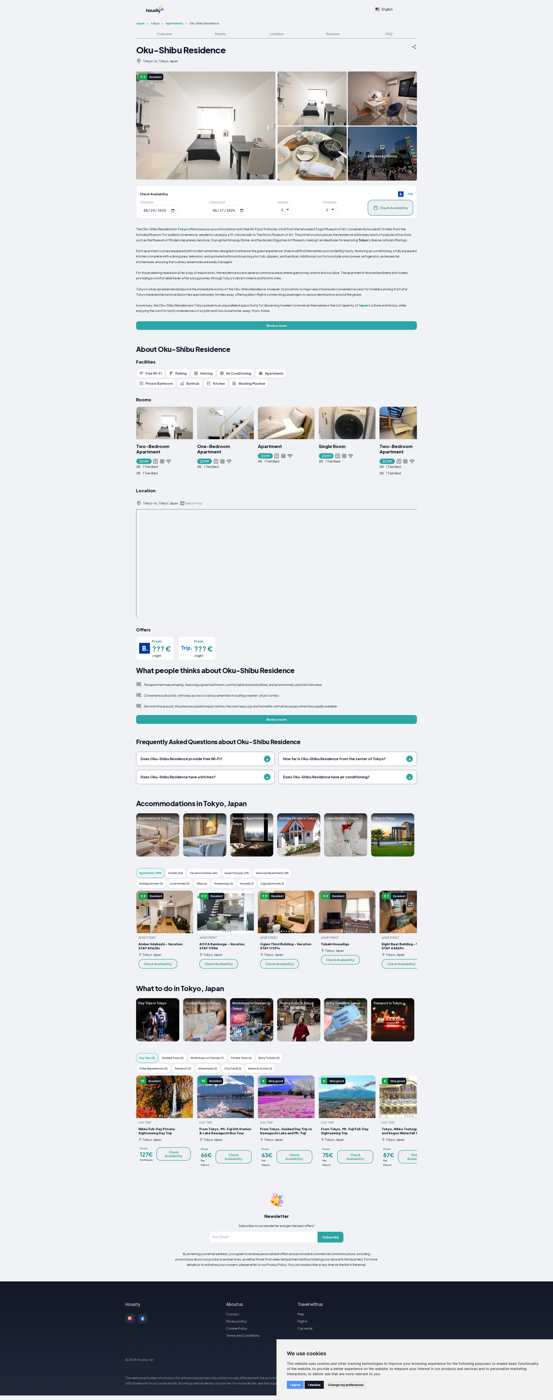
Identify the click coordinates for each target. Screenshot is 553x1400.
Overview (164, 34)
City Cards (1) (232, 1068)
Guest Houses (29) (236, 873)
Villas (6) (202, 883)
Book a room (277, 325)
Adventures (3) (207, 1068)
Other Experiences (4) (153, 1068)
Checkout (217, 202)
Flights (303, 1321)
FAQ (389, 34)
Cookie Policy (236, 1328)
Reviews (333, 34)
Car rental (305, 1328)
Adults (283, 202)
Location (276, 34)
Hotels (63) (175, 873)
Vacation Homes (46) (204, 873)
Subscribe (331, 1237)
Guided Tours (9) (173, 1058)
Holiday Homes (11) (151, 883)
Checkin (146, 202)
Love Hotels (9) (180, 883)
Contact (232, 1314)
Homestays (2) (223, 883)
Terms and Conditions (242, 1335)
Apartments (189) (150, 873)
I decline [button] (314, 1385)
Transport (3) (182, 1068)
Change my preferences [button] (346, 1385)
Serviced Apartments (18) (272, 873)
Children (330, 202)
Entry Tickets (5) (269, 1058)
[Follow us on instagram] (130, 1318)
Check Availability (394, 208)
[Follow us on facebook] (142, 1318)
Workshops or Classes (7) (207, 1058)
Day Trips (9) (147, 1058)
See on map (193, 503)
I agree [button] (295, 1385)
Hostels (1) (247, 883)
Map (301, 1314)
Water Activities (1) (260, 1068)
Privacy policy (236, 1321)
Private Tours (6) (241, 1058)
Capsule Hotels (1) (272, 883)
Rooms (220, 34)
